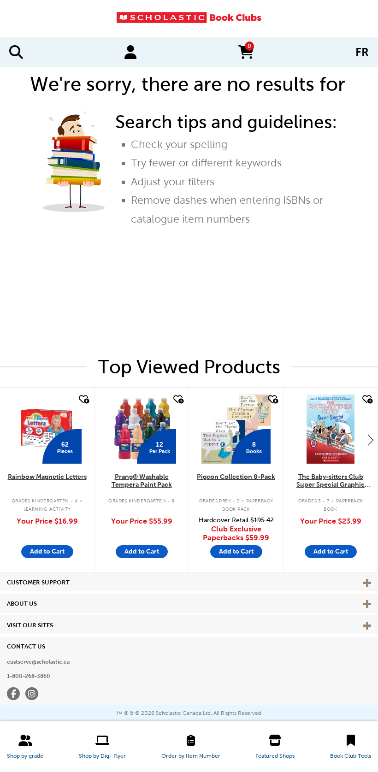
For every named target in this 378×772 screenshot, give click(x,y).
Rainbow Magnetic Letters (47, 476)
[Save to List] (83, 400)
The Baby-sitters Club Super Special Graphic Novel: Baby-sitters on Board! (330, 481)
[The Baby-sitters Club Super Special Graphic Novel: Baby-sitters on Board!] (330, 429)
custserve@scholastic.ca (38, 662)
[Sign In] (130, 52)
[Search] (16, 52)
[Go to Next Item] (370, 439)
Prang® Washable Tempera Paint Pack (142, 480)
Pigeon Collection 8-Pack (236, 476)
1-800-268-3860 (28, 676)
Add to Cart (47, 551)
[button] (25, 746)
